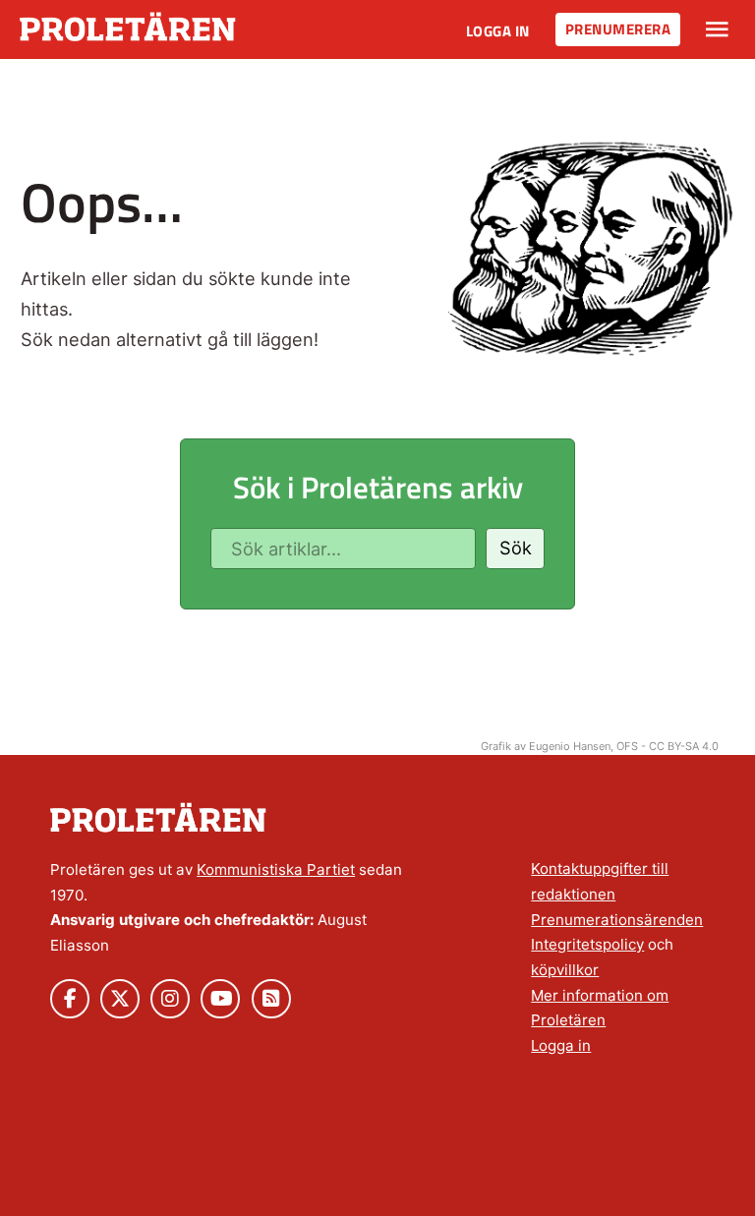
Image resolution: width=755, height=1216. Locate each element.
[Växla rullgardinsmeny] (717, 29)
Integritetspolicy (587, 944)
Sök (515, 547)
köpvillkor (565, 969)
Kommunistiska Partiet (276, 869)
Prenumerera (618, 29)
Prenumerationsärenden (617, 919)
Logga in (498, 31)
